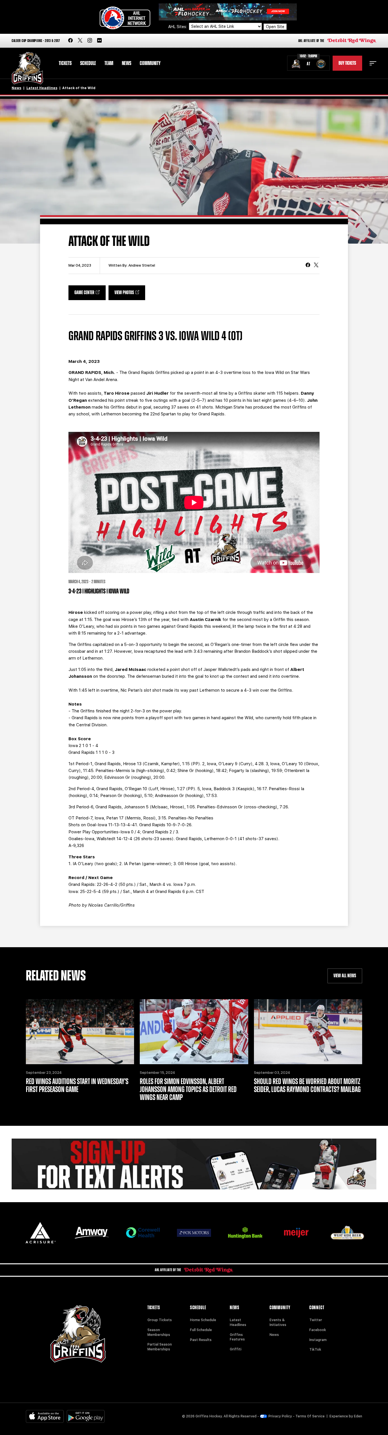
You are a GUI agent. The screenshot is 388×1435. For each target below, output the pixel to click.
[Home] (27, 68)
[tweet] (316, 265)
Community (150, 63)
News (126, 63)
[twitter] (80, 41)
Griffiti (235, 1349)
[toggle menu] (373, 63)
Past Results (201, 1340)
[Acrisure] (41, 1232)
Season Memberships (158, 1332)
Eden (358, 1416)
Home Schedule (203, 1320)
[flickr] (99, 41)
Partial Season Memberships (159, 1346)
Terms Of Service (310, 1416)
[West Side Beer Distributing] (347, 1233)
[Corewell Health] (143, 1232)
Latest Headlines (41, 88)
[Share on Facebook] (307, 265)
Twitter (315, 1320)
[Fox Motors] (194, 1233)
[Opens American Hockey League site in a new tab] (125, 18)
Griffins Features (237, 1337)
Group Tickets (159, 1320)
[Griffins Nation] (194, 1164)
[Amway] (92, 1233)
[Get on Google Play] (86, 1416)
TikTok (315, 1350)
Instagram (318, 1340)
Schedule (88, 63)
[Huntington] (245, 1233)
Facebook (317, 1330)
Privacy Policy (280, 1416)
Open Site (275, 26)
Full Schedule (201, 1330)
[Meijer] (296, 1232)
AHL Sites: (178, 26)
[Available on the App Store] (45, 1416)
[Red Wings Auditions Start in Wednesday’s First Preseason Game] (80, 1031)
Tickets (65, 63)
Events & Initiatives (278, 1322)
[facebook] (70, 41)
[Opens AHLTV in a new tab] (228, 11)
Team (109, 63)
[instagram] (89, 41)
